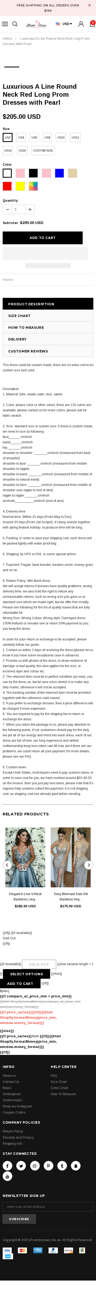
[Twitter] (21, 1166)
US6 (34, 137)
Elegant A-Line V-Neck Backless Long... (25, 896)
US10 (61, 137)
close (89, 5)
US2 (7, 137)
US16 (22, 150)
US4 (21, 137)
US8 (47, 137)
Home (7, 38)
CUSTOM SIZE (43, 150)
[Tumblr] (62, 1166)
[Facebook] (7, 1166)
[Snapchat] (76, 1166)
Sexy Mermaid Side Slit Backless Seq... (71, 896)
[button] (45, 253)
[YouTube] (7, 1176)
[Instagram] (35, 1166)
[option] (12, 65)
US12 (75, 137)
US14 (7, 150)
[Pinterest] (48, 1166)
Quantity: (11, 200)
